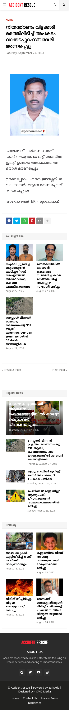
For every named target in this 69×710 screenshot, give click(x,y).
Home (9, 20)
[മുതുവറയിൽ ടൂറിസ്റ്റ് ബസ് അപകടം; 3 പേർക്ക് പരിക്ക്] (15, 476)
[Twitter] (16, 221)
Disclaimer (34, 703)
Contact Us (30, 698)
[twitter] (30, 672)
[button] (4, 5)
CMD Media (43, 691)
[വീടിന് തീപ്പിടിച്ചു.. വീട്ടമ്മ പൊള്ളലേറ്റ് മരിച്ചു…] (19, 587)
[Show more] (47, 221)
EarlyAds (53, 688)
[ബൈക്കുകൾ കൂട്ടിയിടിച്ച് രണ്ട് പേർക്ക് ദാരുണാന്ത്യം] (19, 541)
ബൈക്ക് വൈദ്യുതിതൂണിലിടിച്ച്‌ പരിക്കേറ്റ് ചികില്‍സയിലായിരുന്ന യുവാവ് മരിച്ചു (49, 608)
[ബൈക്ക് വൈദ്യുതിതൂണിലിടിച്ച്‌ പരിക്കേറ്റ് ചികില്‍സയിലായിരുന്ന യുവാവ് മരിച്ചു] (49, 587)
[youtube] (38, 672)
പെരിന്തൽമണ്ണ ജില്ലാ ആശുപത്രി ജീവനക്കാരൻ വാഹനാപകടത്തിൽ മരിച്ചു (43, 499)
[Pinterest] (32, 221)
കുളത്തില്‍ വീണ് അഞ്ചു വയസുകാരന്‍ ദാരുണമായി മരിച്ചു (49, 560)
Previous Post (12, 370)
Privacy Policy (49, 698)
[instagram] (47, 672)
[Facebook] (9, 221)
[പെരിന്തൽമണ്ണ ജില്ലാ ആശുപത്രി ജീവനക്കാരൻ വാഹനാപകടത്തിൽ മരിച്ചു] (15, 496)
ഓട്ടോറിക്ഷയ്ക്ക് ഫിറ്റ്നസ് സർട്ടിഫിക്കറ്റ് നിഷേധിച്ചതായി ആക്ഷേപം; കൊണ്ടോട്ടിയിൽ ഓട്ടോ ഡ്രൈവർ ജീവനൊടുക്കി (34, 409)
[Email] (39, 221)
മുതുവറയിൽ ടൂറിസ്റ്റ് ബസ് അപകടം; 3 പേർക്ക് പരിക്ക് (43, 475)
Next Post (58, 370)
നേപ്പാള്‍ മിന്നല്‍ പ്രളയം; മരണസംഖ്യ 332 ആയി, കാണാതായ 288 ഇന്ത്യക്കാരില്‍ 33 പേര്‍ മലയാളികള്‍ (19, 331)
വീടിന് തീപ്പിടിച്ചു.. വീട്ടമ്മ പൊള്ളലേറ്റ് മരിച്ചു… (19, 604)
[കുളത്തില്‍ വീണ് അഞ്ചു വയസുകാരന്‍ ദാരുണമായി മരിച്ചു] (49, 541)
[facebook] (22, 672)
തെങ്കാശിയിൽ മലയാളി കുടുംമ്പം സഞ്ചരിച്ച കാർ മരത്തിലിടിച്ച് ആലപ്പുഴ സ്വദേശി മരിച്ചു (48, 276)
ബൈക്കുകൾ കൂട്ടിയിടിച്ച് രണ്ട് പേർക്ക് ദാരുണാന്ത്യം (18, 558)
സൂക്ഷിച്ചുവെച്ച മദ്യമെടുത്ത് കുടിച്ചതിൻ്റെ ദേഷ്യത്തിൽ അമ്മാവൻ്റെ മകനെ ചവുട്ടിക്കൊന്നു (18, 276)
